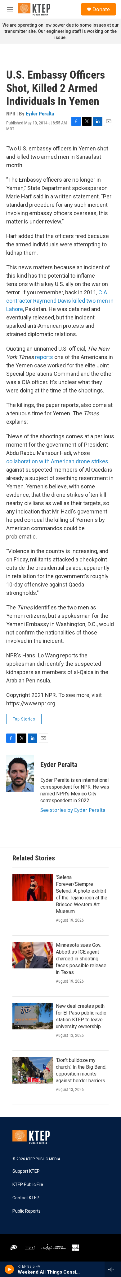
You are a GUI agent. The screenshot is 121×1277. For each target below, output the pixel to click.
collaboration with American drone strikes (57, 461)
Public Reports (26, 1211)
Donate (101, 9)
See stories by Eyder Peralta (72, 810)
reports (44, 357)
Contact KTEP (25, 1198)
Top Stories (24, 718)
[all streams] (113, 1269)
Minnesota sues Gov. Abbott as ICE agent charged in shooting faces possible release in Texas (81, 958)
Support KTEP (26, 1171)
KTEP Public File (27, 1184)
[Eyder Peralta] (20, 773)
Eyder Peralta (40, 113)
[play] (9, 1269)
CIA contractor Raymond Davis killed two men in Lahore (60, 300)
